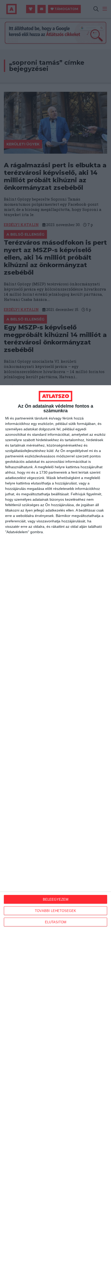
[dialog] (55, 834)
